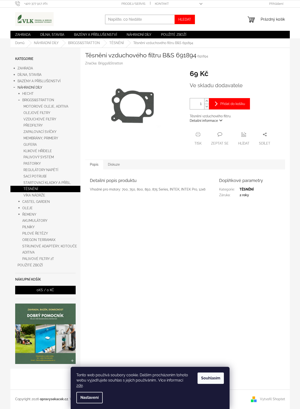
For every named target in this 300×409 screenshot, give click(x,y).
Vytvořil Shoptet (272, 399)
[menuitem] (22, 34)
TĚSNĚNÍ (30, 189)
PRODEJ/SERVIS (133, 3)
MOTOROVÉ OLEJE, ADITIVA (45, 106)
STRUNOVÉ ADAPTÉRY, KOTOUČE (49, 246)
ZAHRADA (25, 68)
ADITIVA (28, 252)
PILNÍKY (28, 227)
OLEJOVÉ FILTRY (36, 113)
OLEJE (27, 208)
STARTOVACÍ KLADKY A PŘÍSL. (47, 183)
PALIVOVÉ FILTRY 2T (38, 259)
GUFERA (30, 144)
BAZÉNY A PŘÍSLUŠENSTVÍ (39, 81)
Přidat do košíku (232, 104)
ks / (45, 290)
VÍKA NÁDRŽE (34, 195)
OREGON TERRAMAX (38, 240)
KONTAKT (162, 3)
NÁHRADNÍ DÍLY (30, 87)
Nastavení (89, 397)
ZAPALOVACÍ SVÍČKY (39, 132)
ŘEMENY (29, 214)
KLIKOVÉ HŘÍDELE (37, 151)
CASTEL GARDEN (36, 202)
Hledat (184, 19)
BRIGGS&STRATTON (38, 100)
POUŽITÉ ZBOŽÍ (30, 265)
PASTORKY (32, 163)
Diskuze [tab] (114, 164)
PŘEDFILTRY (33, 125)
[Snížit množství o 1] (206, 106)
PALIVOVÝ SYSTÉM (38, 157)
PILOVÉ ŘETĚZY (35, 233)
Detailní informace (204, 121)
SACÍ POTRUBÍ (34, 176)
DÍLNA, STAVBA (30, 75)
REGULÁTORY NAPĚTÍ (40, 170)
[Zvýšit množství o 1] (206, 101)
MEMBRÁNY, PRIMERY (40, 138)
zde (79, 385)
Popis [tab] (94, 164)
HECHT (28, 93)
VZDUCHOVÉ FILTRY (39, 119)
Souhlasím (210, 378)
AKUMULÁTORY (34, 221)
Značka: (104, 63)
